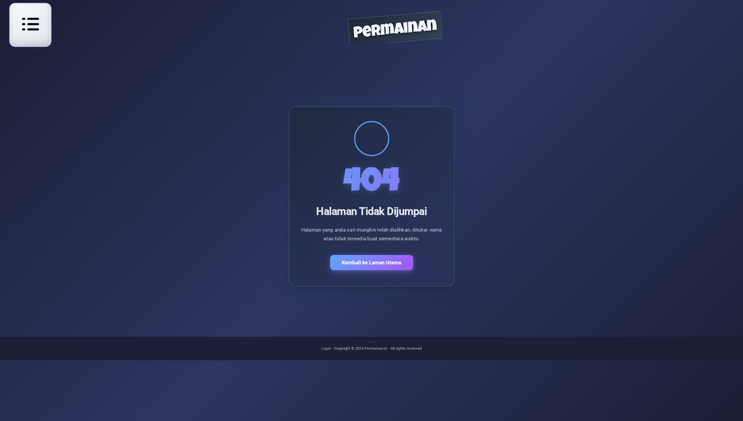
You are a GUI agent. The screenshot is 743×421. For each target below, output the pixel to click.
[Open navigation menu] (30, 24)
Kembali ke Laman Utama (371, 262)
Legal (326, 348)
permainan (395, 31)
